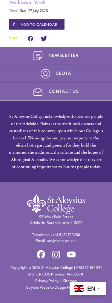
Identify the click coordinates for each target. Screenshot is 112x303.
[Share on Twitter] (44, 38)
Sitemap (70, 281)
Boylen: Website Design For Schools (56, 288)
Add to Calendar (39, 24)
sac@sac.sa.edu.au (61, 241)
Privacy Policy (47, 281)
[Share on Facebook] (30, 38)
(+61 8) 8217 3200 (65, 235)
